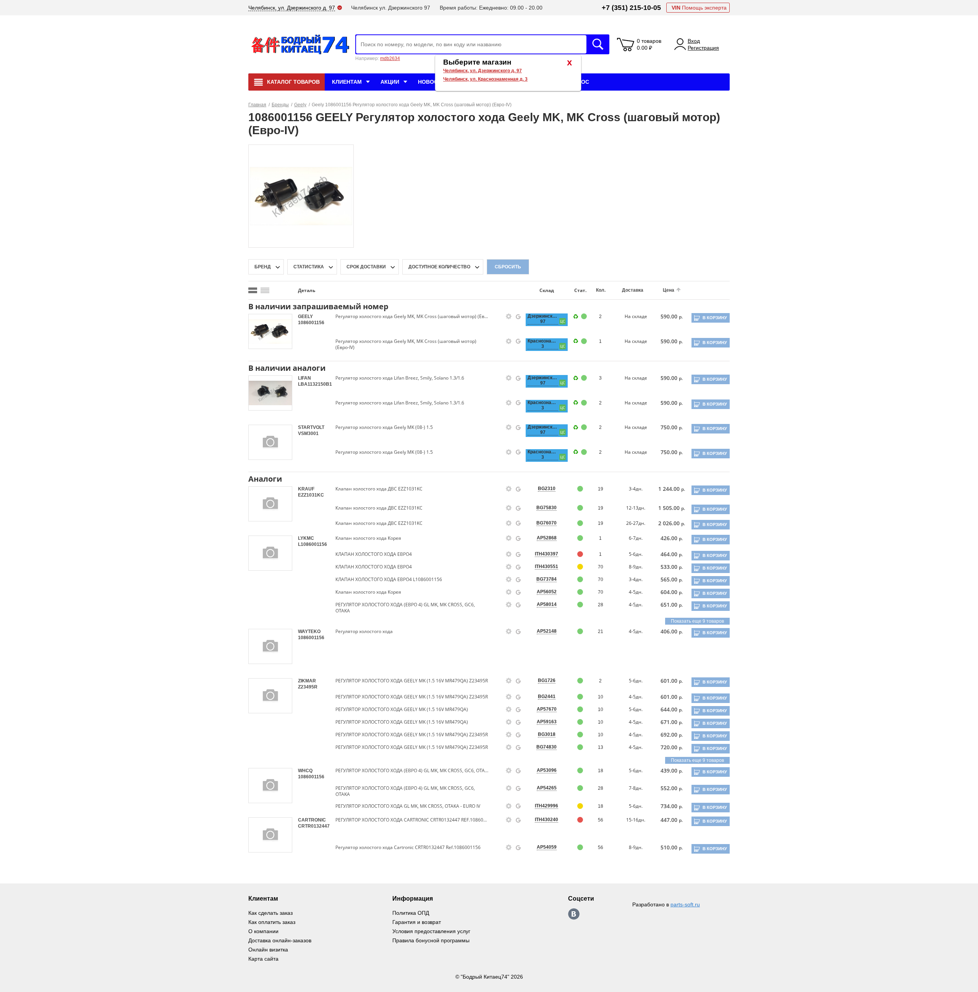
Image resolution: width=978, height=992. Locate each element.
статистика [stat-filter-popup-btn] (308, 267)
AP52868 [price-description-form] (547, 538)
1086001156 (311, 322)
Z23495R (307, 687)
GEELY (305, 316)
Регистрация (703, 48)
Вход (694, 41)
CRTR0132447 (314, 826)
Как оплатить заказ (271, 922)
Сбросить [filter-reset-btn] (508, 267)
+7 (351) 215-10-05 (631, 7)
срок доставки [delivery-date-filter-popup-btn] (366, 267)
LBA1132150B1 (315, 384)
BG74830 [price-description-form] (546, 747)
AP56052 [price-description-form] (547, 591)
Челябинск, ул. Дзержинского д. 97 (482, 70)
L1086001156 (312, 544)
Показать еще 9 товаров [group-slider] (697, 621)
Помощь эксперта (699, 8)
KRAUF (306, 489)
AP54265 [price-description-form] (547, 788)
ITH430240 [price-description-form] (546, 819)
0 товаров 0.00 (649, 44)
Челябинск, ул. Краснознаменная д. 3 (485, 79)
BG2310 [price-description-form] (546, 488)
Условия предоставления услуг (431, 931)
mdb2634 (390, 58)
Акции (390, 82)
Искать (598, 44)
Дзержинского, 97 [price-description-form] (543, 318)
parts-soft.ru (685, 904)
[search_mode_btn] (252, 290)
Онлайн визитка (268, 950)
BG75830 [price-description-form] (546, 507)
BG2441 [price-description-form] (546, 696)
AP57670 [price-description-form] (547, 709)
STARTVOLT (311, 427)
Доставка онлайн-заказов (279, 940)
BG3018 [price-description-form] (546, 734)
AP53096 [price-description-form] (547, 770)
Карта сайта (263, 959)
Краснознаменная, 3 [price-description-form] (543, 343)
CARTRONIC (312, 820)
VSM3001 (308, 433)
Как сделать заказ (270, 913)
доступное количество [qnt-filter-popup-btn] (439, 267)
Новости (431, 82)
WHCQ (305, 770)
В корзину (715, 317)
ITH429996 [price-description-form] (546, 806)
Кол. (601, 290)
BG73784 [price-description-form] (546, 579)
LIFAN (304, 378)
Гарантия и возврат (416, 922)
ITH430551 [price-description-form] (546, 566)
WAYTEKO (309, 631)
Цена (668, 290)
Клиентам (347, 82)
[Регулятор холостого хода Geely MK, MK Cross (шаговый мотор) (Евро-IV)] (301, 195)
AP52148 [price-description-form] (547, 631)
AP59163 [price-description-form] (547, 721)
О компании (263, 931)
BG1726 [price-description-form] (546, 680)
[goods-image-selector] (270, 331)
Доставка (632, 290)
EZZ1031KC (311, 495)
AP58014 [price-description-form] (547, 604)
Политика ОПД (410, 913)
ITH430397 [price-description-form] (546, 554)
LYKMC (306, 538)
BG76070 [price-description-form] (546, 523)
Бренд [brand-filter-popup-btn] (262, 267)
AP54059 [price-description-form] (547, 847)
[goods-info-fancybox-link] (509, 316)
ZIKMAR (307, 681)
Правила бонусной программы (431, 940)
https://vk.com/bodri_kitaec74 (574, 914)
